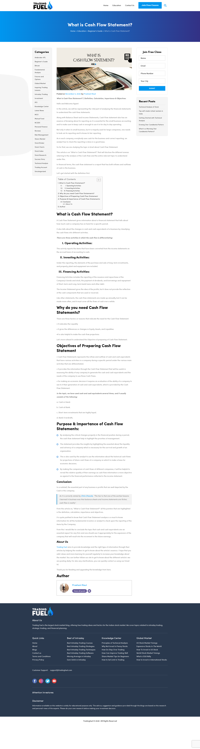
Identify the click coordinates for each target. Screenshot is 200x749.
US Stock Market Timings (146, 643)
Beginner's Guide (41, 61)
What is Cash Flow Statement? (72, 183)
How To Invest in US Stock (147, 649)
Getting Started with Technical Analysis (150, 119)
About (34, 646)
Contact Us (129, 5)
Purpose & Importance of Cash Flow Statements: (80, 199)
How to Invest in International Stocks (151, 659)
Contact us (36, 653)
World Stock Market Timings (148, 653)
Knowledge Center (42, 106)
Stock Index (39, 151)
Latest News (39, 110)
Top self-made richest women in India (151, 112)
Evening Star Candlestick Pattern (151, 124)
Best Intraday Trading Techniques (81, 649)
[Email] (89, 591)
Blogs (34, 649)
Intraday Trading (41, 94)
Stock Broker (39, 143)
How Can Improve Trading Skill (115, 653)
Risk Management (41, 135)
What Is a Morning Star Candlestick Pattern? (148, 130)
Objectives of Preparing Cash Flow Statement (79, 196)
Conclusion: (67, 202)
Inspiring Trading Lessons (41, 88)
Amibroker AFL (40, 57)
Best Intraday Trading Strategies (80, 646)
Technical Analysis (41, 163)
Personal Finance (41, 127)
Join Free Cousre (150, 5)
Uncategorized (40, 171)
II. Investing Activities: (71, 188)
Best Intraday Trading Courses (80, 643)
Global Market (40, 83)
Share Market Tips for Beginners (115, 656)
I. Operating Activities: (71, 186)
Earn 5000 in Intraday (76, 659)
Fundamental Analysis (40, 71)
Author (62, 207)
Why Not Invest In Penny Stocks (115, 646)
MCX (36, 114)
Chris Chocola (87, 496)
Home (105, 5)
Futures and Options (39, 77)
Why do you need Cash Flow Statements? (77, 193)
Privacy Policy (38, 659)
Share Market (40, 139)
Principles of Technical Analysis (115, 643)
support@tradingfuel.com (61, 670)
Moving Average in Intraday (79, 656)
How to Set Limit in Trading (113, 659)
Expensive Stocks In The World (149, 646)
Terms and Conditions (41, 656)
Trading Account (41, 167)
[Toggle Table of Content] (97, 180)
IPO (36, 102)
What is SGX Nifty (143, 656)
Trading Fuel (62, 547)
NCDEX (37, 123)
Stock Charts (39, 147)
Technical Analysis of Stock (149, 107)
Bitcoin (37, 65)
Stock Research (40, 155)
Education (116, 5)
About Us (69, 204)
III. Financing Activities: (71, 191)
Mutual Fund (39, 118)
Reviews (38, 131)
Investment (39, 98)
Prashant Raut (90, 94)
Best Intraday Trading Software (80, 653)
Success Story (40, 159)
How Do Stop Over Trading (113, 649)
